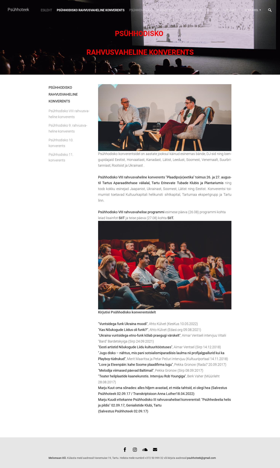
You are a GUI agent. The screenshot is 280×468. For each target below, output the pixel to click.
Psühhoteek (18, 9)
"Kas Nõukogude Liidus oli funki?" (123, 330)
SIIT (122, 218)
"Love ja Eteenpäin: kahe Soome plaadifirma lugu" (135, 365)
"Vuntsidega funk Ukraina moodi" (123, 324)
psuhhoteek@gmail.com (201, 457)
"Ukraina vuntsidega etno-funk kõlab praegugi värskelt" (139, 335)
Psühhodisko (167, 10)
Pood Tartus (192, 10)
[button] (252, 10)
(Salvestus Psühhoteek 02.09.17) (123, 411)
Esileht (46, 10)
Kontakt (230, 10)
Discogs (212, 10)
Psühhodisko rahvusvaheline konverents (91, 10)
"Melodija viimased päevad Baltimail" (126, 370)
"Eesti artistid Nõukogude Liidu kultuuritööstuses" (135, 347)
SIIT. (170, 218)
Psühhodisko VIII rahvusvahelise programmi (131, 212)
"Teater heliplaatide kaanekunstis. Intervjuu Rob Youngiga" (142, 376)
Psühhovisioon (141, 10)
